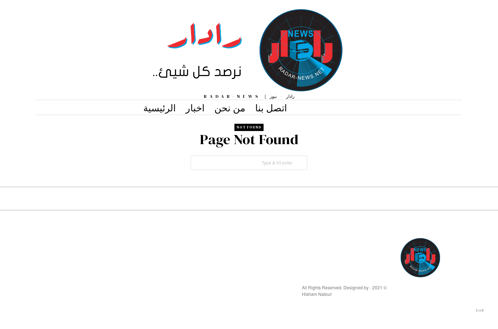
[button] (300, 162)
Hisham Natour (317, 294)
